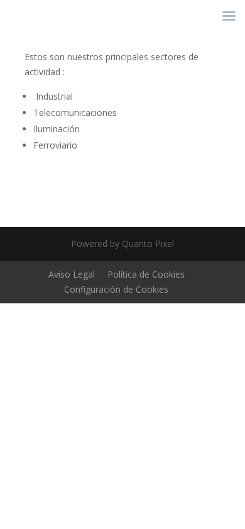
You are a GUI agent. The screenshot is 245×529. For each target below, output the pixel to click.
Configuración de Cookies (116, 289)
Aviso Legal (71, 274)
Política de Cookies (146, 274)
